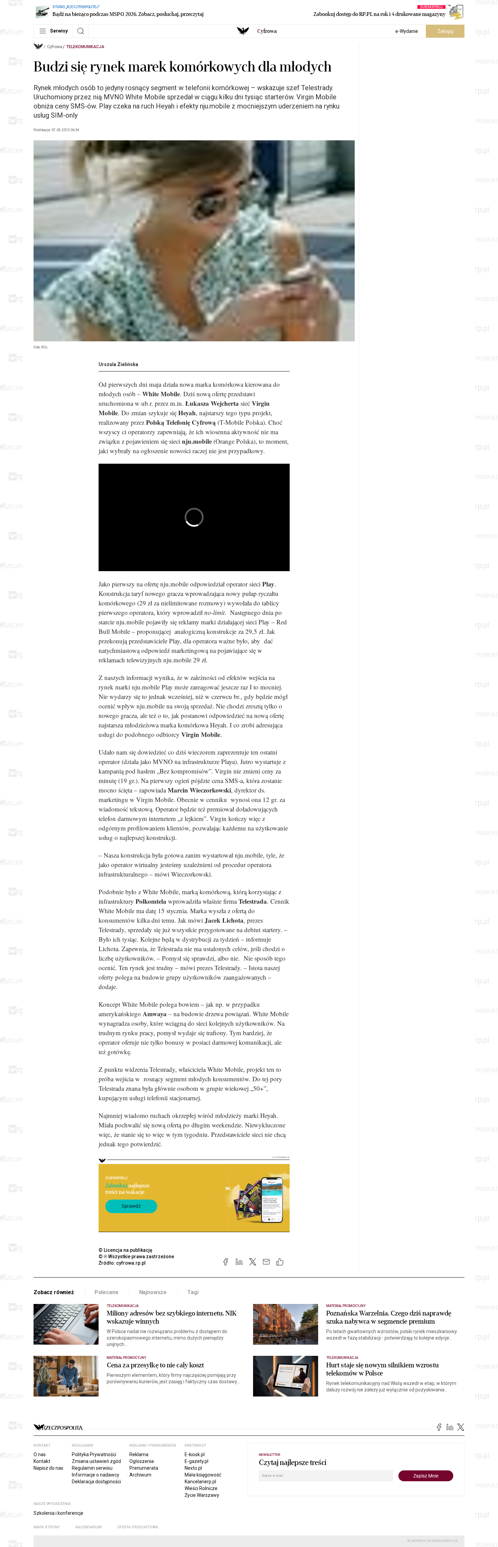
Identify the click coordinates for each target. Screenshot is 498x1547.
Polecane (107, 1292)
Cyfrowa (54, 46)
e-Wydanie (406, 31)
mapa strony (47, 1527)
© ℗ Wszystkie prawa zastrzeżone (136, 1256)
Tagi (192, 1292)
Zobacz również (54, 1292)
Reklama (138, 1454)
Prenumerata (143, 1468)
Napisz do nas (48, 1468)
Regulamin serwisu (92, 1468)
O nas (40, 1454)
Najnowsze (153, 1292)
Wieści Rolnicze (201, 1488)
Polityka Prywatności (94, 1454)
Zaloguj (445, 31)
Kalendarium (89, 1527)
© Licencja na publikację (126, 1250)
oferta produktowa (137, 1527)
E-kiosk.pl (195, 1454)
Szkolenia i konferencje (58, 1513)
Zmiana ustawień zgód (96, 1461)
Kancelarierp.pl (200, 1481)
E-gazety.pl (196, 1461)
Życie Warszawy (202, 1495)
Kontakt (42, 1461)
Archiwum (140, 1475)
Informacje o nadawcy (95, 1475)
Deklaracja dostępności (96, 1481)
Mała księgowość (203, 1475)
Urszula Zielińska (118, 364)
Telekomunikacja (85, 46)
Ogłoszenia (141, 1461)
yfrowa (267, 31)
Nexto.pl (193, 1468)
